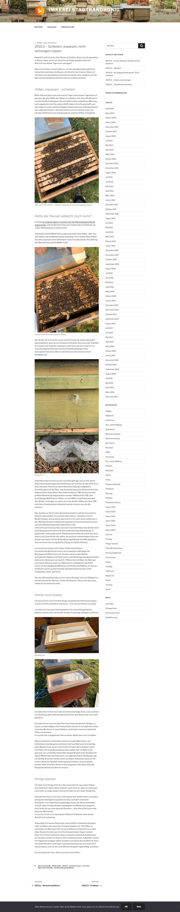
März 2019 (110, 346)
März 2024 (110, 113)
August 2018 (111, 374)
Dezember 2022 (112, 163)
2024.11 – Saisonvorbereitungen (118, 80)
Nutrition (109, 498)
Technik (109, 539)
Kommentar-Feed (112, 613)
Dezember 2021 (112, 204)
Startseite (38, 27)
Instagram (110, 489)
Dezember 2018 (112, 360)
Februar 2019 (111, 351)
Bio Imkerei (110, 443)
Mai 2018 (109, 383)
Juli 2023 (109, 141)
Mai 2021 (109, 227)
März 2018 (110, 392)
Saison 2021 (110, 516)
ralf (54, 43)
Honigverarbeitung (113, 484)
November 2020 (112, 255)
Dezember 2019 (112, 305)
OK (126, 907)
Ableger (109, 411)
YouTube (109, 585)
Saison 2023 (110, 525)
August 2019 (111, 323)
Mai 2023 (109, 145)
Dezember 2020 (112, 250)
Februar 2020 (111, 296)
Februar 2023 (111, 159)
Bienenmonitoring (113, 438)
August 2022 (111, 173)
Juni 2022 (109, 182)
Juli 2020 (109, 273)
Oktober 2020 (111, 259)
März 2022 (110, 195)
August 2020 (111, 269)
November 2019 (112, 310)
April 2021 (110, 232)
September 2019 (112, 319)
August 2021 (111, 218)
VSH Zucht (110, 571)
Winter (108, 580)
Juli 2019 (109, 328)
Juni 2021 (109, 223)
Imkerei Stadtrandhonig (84, 9)
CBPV (108, 452)
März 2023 (110, 154)
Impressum (51, 27)
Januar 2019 (110, 355)
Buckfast (109, 448)
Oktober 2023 (111, 131)
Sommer (109, 534)
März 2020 (110, 291)
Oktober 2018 (111, 365)
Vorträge (109, 566)
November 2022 (112, 168)
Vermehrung (110, 557)
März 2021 (110, 237)
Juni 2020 (109, 278)
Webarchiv (110, 576)
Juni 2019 (109, 333)
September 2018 (112, 369)
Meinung (109, 493)
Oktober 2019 (111, 314)
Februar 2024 (111, 118)
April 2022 (110, 191)
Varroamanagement (64, 868)
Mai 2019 (109, 337)
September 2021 (112, 214)
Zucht (108, 589)
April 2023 (110, 150)
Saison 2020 (111, 512)
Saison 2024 (110, 530)
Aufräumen (110, 420)
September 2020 (112, 264)
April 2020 (110, 287)
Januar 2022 (110, 200)
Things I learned (112, 544)
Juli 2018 (109, 378)
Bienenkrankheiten (113, 434)
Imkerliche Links (67, 27)
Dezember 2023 (112, 127)
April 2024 (110, 108)
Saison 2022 (75, 866)
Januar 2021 (110, 246)
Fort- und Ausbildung (114, 461)
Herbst (108, 475)
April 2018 (110, 387)
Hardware (109, 470)
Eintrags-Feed (111, 608)
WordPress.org (111, 617)
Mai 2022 (109, 186)
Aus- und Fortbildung (114, 425)
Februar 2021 (111, 241)
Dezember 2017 (112, 397)
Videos (108, 562)
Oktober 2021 (111, 209)
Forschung (110, 457)
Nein (139, 907)
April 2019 (110, 342)
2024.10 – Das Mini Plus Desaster (119, 84)
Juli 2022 (109, 177)
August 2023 (111, 136)
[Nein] (177, 907)
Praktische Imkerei (113, 502)
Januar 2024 (110, 122)
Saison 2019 (110, 507)
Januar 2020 (111, 301)
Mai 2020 (109, 282)
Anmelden (110, 604)
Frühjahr (56, 866)
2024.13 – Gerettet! (113, 68)
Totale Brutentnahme (114, 548)
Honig (65, 866)
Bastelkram (44, 866)
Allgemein (109, 416)
